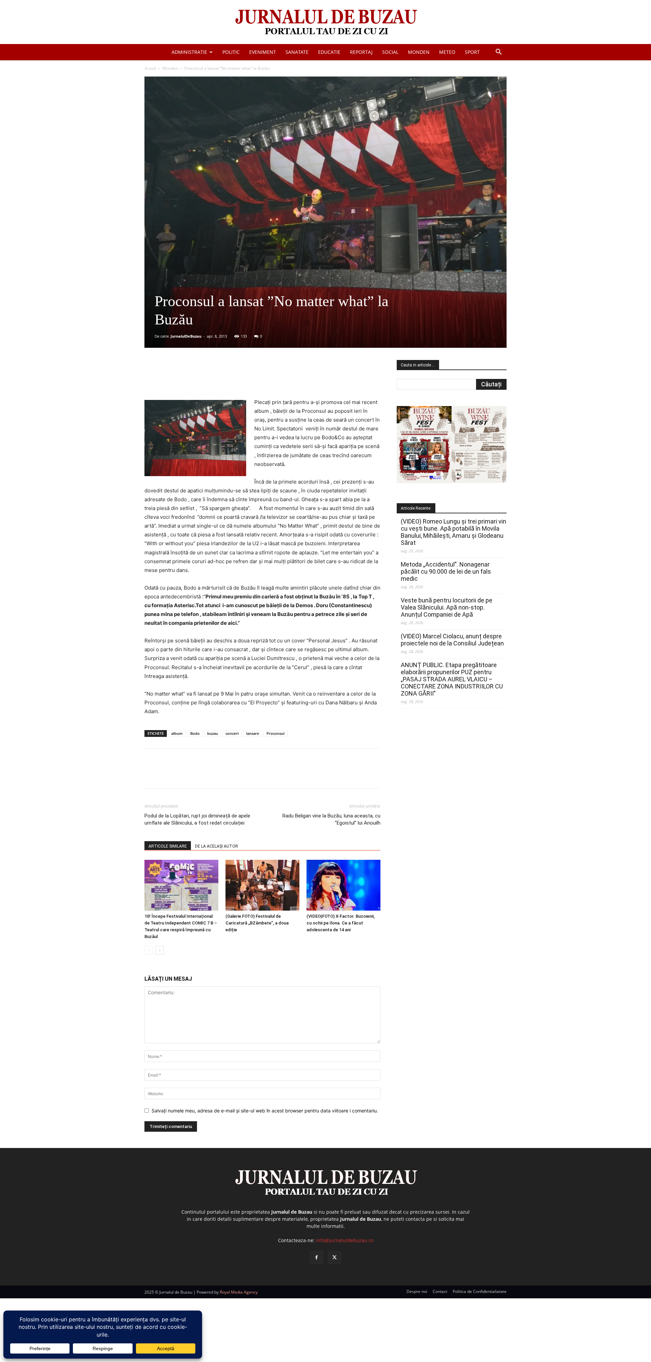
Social (390, 52)
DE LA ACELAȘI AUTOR (216, 846)
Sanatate (297, 52)
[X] (210, 378)
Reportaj (361, 52)
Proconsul (275, 733)
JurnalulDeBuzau (186, 336)
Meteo (447, 52)
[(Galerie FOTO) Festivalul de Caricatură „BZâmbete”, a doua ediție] (262, 885)
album (177, 733)
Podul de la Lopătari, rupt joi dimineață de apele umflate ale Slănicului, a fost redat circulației (197, 819)
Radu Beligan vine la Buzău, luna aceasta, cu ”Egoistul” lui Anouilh (331, 819)
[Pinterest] (226, 378)
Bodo (195, 733)
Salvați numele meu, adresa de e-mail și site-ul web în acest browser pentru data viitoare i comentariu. (265, 1110)
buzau (212, 733)
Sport (472, 52)
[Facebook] (195, 378)
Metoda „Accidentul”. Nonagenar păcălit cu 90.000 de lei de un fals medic (446, 571)
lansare (252, 733)
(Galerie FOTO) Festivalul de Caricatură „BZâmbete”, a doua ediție (257, 923)
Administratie (189, 52)
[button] (498, 52)
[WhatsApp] (242, 378)
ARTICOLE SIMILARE (168, 846)
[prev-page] (148, 950)
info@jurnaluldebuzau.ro (344, 1240)
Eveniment (262, 52)
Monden (419, 52)
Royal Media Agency (239, 1292)
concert (232, 733)
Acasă (150, 68)
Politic (231, 52)
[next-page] (159, 950)
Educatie (329, 52)
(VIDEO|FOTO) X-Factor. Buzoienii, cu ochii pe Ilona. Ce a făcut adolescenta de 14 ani (341, 923)
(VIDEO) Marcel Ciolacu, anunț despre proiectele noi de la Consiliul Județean (452, 640)
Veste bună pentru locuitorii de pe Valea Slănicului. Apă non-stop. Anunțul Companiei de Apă (446, 607)
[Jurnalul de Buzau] (325, 22)
